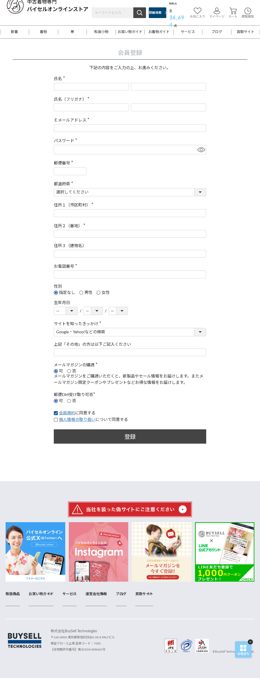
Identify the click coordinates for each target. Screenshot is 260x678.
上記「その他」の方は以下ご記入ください (92, 344)
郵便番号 (64, 163)
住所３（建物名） (70, 246)
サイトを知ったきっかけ (78, 324)
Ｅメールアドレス (72, 120)
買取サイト (245, 32)
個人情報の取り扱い (77, 420)
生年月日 (62, 303)
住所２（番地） (70, 226)
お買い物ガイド (130, 32)
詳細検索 (155, 12)
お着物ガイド (159, 32)
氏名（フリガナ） (72, 99)
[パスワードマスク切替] (201, 149)
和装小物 (101, 32)
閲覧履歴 (248, 16)
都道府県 (64, 184)
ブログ (217, 32)
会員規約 (67, 413)
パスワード (66, 141)
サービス (188, 32)
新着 (14, 32)
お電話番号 (66, 266)
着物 (43, 32)
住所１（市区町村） (74, 205)
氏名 (60, 79)
